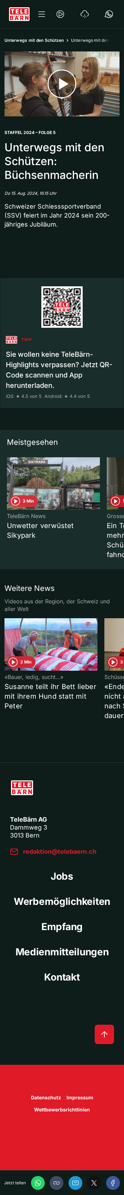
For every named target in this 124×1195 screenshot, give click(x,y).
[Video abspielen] (62, 83)
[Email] (75, 1183)
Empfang (62, 927)
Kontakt (62, 977)
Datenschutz (46, 1097)
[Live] (60, 14)
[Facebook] (113, 1183)
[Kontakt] (109, 14)
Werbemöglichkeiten (62, 901)
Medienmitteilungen (62, 952)
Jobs (62, 876)
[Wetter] (85, 14)
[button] (56, 1183)
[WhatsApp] (38, 1183)
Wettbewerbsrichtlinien (62, 1109)
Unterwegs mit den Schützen (34, 40)
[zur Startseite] (19, 14)
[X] (94, 1183)
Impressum (79, 1097)
